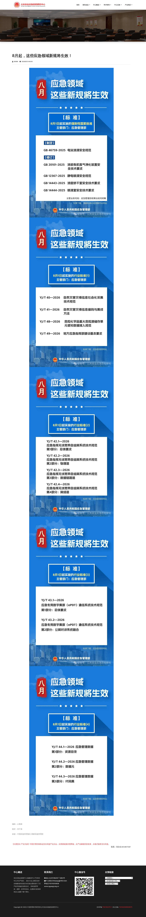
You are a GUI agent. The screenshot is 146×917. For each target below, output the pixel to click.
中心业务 (117, 5)
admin (16, 61)
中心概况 (96, 5)
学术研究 (107, 5)
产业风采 (128, 5)
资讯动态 (85, 5)
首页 (78, 5)
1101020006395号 (125, 907)
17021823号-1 (107, 907)
